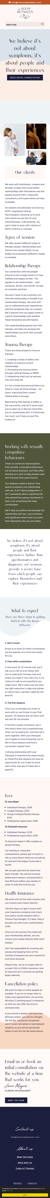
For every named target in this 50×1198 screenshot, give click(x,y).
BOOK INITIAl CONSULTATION (25, 77)
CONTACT (32, 1183)
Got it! (25, 1195)
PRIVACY (17, 1183)
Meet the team (16, 1100)
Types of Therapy (25, 1168)
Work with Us (25, 1162)
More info (10, 1191)
